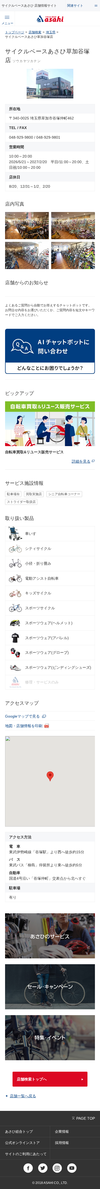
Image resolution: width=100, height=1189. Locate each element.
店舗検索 (35, 32)
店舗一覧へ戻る (23, 1096)
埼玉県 (50, 32)
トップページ (14, 32)
